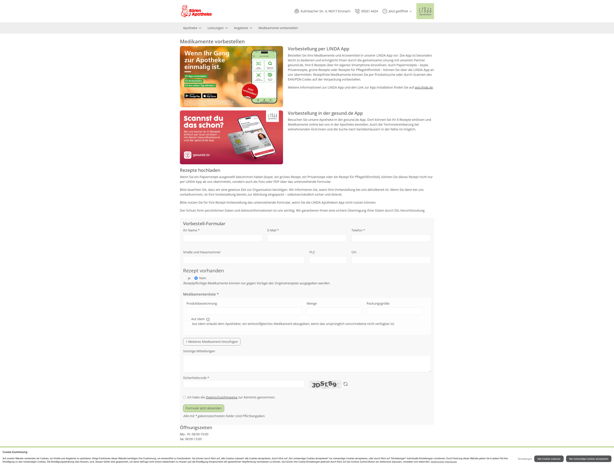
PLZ (312, 252)
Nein (202, 278)
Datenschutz (437, 461)
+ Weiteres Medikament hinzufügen (212, 341)
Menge (312, 303)
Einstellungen (525, 458)
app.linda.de (424, 87)
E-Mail (273, 230)
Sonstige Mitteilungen (199, 351)
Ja (189, 278)
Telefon (358, 230)
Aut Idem (200, 319)
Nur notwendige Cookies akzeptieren (588, 458)
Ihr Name (191, 230)
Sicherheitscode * (196, 378)
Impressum (451, 461)
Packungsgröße (378, 303)
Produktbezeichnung (201, 303)
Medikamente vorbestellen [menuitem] (278, 28)
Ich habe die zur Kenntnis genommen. (231, 397)
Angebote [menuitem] (241, 28)
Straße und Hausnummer (202, 252)
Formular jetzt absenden (204, 408)
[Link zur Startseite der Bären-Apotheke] (196, 11)
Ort (353, 252)
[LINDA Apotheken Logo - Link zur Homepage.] (425, 11)
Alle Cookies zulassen (548, 458)
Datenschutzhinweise (221, 397)
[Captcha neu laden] (345, 384)
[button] (397, 11)
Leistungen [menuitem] (216, 28)
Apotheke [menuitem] (190, 28)
